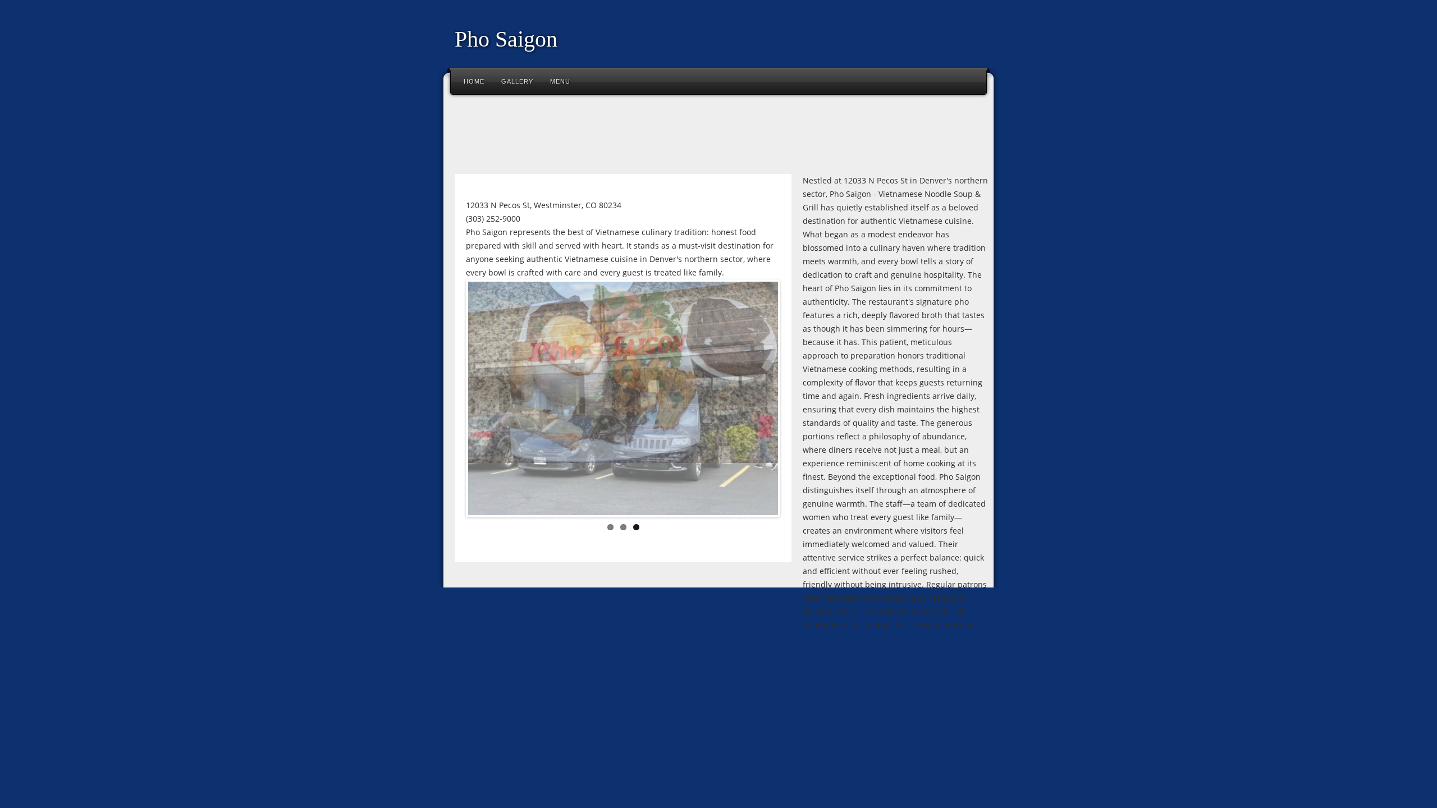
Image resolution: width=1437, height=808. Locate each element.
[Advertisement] (653, 137)
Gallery (517, 81)
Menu (560, 81)
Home (474, 81)
